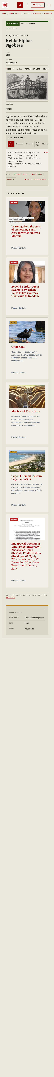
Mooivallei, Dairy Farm (25, 411)
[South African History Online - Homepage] (5, 5)
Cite (14, 69)
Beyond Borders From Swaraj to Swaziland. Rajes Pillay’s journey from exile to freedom (25, 291)
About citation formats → (36, 179)
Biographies (14, 14)
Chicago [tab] (45, 144)
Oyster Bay (18, 346)
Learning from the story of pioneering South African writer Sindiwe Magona (26, 231)
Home (4, 14)
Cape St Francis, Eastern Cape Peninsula (26, 477)
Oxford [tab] (29, 144)
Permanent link (32, 69)
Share (46, 69)
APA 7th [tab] (10, 144)
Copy (46, 152)
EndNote (10, 179)
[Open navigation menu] (49, 5)
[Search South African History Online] (20, 5)
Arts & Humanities (32, 14)
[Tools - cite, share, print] (27, 5)
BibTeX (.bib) (20, 174)
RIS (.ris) (37, 174)
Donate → (10, 598)
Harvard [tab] (19, 144)
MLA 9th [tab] (37, 144)
